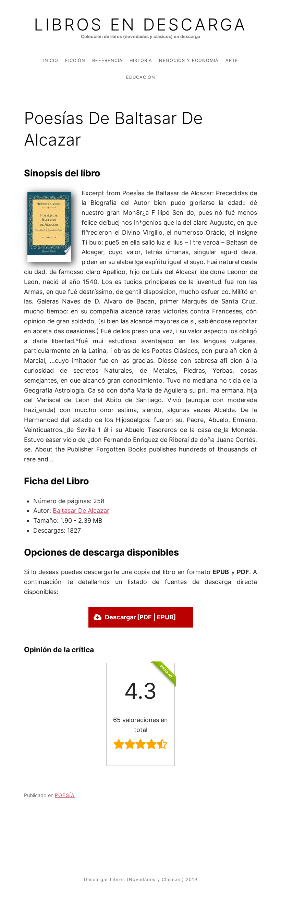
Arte (231, 60)
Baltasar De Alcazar (81, 510)
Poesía (65, 795)
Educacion (140, 77)
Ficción (75, 60)
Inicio (50, 60)
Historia (141, 60)
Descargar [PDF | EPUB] (140, 617)
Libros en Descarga (140, 24)
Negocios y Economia (189, 60)
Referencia (107, 60)
